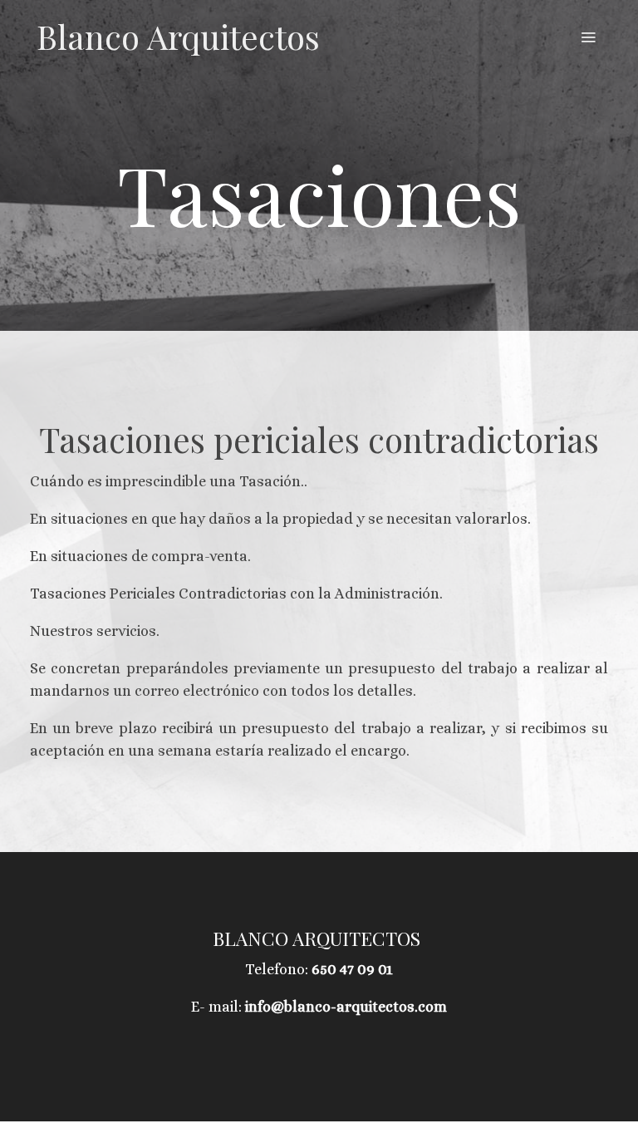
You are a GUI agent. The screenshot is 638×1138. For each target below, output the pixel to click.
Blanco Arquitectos (178, 37)
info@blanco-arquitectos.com (346, 1006)
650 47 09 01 (352, 969)
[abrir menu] (588, 36)
